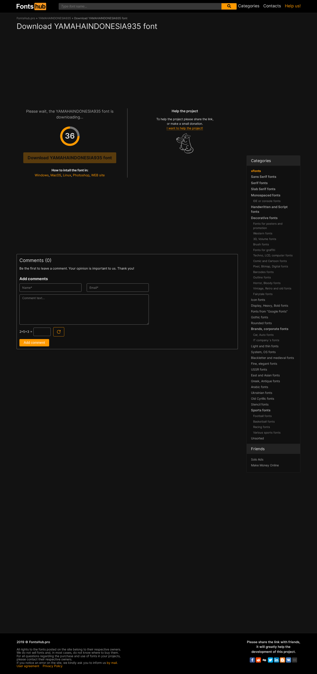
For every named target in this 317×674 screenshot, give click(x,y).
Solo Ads (257, 459)
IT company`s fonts (266, 340)
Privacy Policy (53, 666)
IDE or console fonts (267, 201)
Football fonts (262, 416)
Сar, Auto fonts (263, 334)
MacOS (55, 175)
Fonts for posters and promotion (267, 226)
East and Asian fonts (265, 375)
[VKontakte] (288, 660)
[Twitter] (270, 660)
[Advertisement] (127, 67)
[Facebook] (252, 660)
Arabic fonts (259, 387)
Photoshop (81, 175)
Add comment (34, 342)
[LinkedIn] (276, 660)
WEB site (98, 175)
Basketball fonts (264, 421)
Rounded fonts (261, 323)
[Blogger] (282, 660)
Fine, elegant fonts (264, 363)
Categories (248, 5)
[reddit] (258, 660)
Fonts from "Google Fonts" (269, 311)
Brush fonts (261, 244)
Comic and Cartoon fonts (270, 261)
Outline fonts (262, 277)
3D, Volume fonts (264, 239)
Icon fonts (258, 299)
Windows (42, 175)
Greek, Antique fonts (265, 381)
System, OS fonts (263, 352)
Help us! (293, 5)
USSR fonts (259, 369)
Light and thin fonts (264, 346)
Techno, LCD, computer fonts (273, 255)
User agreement (28, 666)
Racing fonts (261, 427)
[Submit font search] (229, 6)
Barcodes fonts (263, 272)
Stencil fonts (259, 404)
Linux (67, 175)
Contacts (272, 5)
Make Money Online (265, 465)
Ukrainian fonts (261, 393)
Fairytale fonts (263, 294)
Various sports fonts (267, 432)
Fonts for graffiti (264, 250)
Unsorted (257, 438)
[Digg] (264, 660)
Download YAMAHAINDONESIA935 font (70, 157)
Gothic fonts (259, 317)
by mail (112, 663)
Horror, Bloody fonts (267, 283)
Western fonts (262, 233)
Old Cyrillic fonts (262, 398)
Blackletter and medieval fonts (272, 358)
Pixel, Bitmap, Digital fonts (270, 266)
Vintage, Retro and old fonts (272, 288)
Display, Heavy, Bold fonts (269, 305)
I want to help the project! (185, 128)
